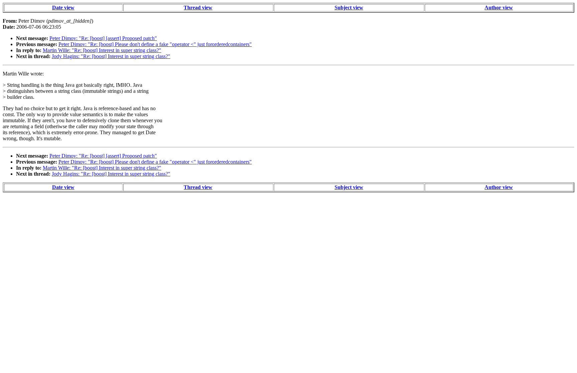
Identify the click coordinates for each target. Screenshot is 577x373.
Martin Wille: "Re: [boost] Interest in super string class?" (102, 50)
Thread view (198, 7)
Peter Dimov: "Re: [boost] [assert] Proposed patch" (103, 38)
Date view (63, 7)
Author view (499, 7)
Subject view (349, 7)
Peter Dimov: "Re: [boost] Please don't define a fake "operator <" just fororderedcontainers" (155, 44)
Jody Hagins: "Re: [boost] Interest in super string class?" (111, 56)
